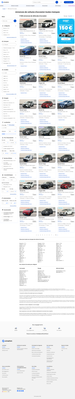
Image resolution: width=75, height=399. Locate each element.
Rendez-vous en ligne (35, 348)
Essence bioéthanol (8, 109)
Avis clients (4, 373)
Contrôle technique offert (36, 354)
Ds (39, 247)
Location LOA (8, 146)
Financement (49, 348)
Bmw (6, 50)
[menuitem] (14, 5)
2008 (6, 76)
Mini (21, 248)
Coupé (21, 277)
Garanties (48, 350)
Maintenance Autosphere (36, 350)
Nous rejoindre (4, 376)
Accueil (4, 8)
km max (11, 189)
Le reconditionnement (21, 370)
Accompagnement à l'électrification (50, 358)
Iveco (21, 260)
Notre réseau (58, 5)
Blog (32, 379)
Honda (40, 259)
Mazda (40, 255)
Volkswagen (7, 63)
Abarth (40, 257)
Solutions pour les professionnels (50, 361)
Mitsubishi (41, 250)
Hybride (7, 115)
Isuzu (21, 261)
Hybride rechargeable (9, 118)
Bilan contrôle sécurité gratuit (37, 352)
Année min (4, 177)
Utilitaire (7, 34)
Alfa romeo (59, 255)
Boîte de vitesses (5, 182)
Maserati (59, 256)
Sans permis (23, 282)
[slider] (4, 134)
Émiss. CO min (5, 200)
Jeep (21, 256)
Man (39, 261)
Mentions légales (50, 381)
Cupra (21, 255)
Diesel (6, 100)
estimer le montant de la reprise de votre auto (52, 314)
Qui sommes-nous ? (5, 369)
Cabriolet (22, 274)
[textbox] (12, 131)
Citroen (6, 52)
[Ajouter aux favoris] (35, 20)
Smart (58, 257)
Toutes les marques (9, 47)
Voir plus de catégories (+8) (11, 37)
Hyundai (59, 251)
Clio (6, 87)
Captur (6, 85)
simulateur (39, 306)
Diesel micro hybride (9, 102)
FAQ (62, 350)
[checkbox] (2, 28)
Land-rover (41, 252)
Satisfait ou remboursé (51, 352)
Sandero (6, 91)
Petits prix (7, 166)
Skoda (22, 251)
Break (6, 30)
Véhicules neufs (5, 350)
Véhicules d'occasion (5, 348)
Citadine (22, 276)
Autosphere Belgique (35, 375)
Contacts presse (5, 375)
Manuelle (7, 186)
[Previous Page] (36, 235)
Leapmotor (22, 257)
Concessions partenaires (8, 220)
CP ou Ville (4, 125)
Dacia (6, 54)
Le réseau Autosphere (36, 373)
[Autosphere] (5, 2)
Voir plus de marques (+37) (11, 65)
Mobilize (40, 260)
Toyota (59, 246)
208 (6, 78)
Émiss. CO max (13, 200)
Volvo (58, 248)
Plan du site (49, 383)
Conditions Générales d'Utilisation (50, 370)
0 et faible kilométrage (8, 163)
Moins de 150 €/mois (10, 160)
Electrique (7, 104)
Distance (4, 131)
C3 (5, 82)
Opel (40, 248)
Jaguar (40, 256)
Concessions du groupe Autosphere (9, 213)
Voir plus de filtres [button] (13, 194)
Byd (21, 259)
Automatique (8, 184)
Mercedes (7, 56)
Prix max (11, 140)
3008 (6, 80)
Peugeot (7, 58)
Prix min (3, 140)
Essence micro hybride (9, 111)
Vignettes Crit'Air (20, 372)
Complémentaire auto (50, 354)
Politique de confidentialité (51, 372)
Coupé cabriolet (23, 278)
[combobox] (9, 127)
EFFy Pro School (34, 371)
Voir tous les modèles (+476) (11, 94)
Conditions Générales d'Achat (52, 379)
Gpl (5, 113)
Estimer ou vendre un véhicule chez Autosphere (22, 349)
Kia (21, 250)
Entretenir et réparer (30, 5)
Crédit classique (9, 148)
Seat (58, 250)
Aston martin (60, 260)
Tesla (58, 259)
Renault (6, 61)
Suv (21, 284)
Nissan (22, 246)
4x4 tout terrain (23, 270)
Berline (6, 28)
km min (3, 189)
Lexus (21, 252)
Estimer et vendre (14, 5)
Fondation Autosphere (36, 369)
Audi (58, 247)
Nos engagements (5, 371)
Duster (6, 89)
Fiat (40, 251)
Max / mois (12, 150)
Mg (21, 254)
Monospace (23, 281)
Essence (7, 107)
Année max (12, 177)
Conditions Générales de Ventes (52, 377)
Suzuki (58, 252)
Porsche (59, 254)
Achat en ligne (8, 216)
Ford (21, 247)
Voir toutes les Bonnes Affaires (8, 169)
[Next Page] (57, 235)
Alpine (40, 254)
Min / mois (4, 150)
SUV (6, 32)
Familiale (22, 280)
